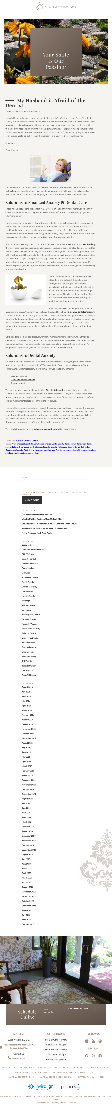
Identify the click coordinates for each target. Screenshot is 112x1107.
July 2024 (26, 803)
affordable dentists (25, 444)
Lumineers (26, 610)
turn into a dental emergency (80, 311)
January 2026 (27, 719)
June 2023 (26, 864)
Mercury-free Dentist (31, 614)
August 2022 (27, 910)
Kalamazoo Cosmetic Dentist (17, 450)
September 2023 (29, 850)
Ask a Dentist (32, 500)
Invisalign (26, 600)
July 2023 (26, 859)
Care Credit (39, 444)
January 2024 (27, 831)
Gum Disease (27, 591)
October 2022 (28, 901)
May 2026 (26, 701)
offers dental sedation (55, 390)
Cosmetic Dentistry (30, 563)
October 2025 (28, 733)
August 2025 (27, 743)
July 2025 (26, 747)
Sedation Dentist (29, 633)
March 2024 (27, 822)
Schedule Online (75, 1008)
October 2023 (28, 845)
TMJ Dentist (27, 661)
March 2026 (27, 710)
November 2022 (29, 896)
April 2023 (26, 873)
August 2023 (27, 854)
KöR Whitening (28, 605)
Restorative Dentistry (31, 628)
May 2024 (26, 812)
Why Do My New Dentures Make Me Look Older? (43, 519)
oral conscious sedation (41, 450)
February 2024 (28, 826)
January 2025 (27, 775)
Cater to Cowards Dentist (23, 379)
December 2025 (29, 724)
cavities (47, 444)
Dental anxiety (58, 444)
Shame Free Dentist (30, 638)
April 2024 (26, 817)
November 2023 (29, 840)
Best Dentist (27, 545)
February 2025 (28, 771)
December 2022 (29, 891)
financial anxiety (50, 447)
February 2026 (28, 715)
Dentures (26, 573)
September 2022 (29, 905)
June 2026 (26, 696)
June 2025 (26, 752)
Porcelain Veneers (29, 624)
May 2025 (26, 757)
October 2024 (28, 789)
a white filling (89, 244)
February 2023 (28, 882)
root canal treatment (79, 450)
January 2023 (27, 887)
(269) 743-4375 (18, 1058)
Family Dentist (28, 582)
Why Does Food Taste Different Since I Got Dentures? (44, 528)
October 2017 (28, 924)
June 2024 (26, 808)
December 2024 (29, 780)
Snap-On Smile (28, 652)
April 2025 (26, 761)
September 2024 (29, 794)
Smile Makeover (28, 642)
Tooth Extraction (29, 666)
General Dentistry (29, 587)
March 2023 (27, 878)
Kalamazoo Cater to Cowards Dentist (73, 447)
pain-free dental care (60, 450)
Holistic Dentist (28, 596)
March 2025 (27, 766)
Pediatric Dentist (29, 619)
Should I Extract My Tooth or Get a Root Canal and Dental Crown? (49, 523)
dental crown (70, 444)
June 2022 (26, 919)
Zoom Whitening (29, 675)
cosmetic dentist (29, 559)
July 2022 (26, 915)
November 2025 (29, 729)
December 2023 (29, 836)
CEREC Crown (28, 554)
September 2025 (29, 738)
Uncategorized (28, 670)
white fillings (33, 453)
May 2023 (26, 868)
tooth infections (20, 453)
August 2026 (27, 687)
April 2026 (26, 705)
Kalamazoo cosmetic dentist (46, 429)
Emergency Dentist (30, 577)
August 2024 (27, 798)
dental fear (81, 444)
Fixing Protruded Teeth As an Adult (37, 533)
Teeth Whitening (29, 656)
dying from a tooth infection (30, 447)
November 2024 (29, 785)
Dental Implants (28, 568)
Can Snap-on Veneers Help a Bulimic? (38, 514)
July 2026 (26, 692)
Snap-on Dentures (29, 647)
